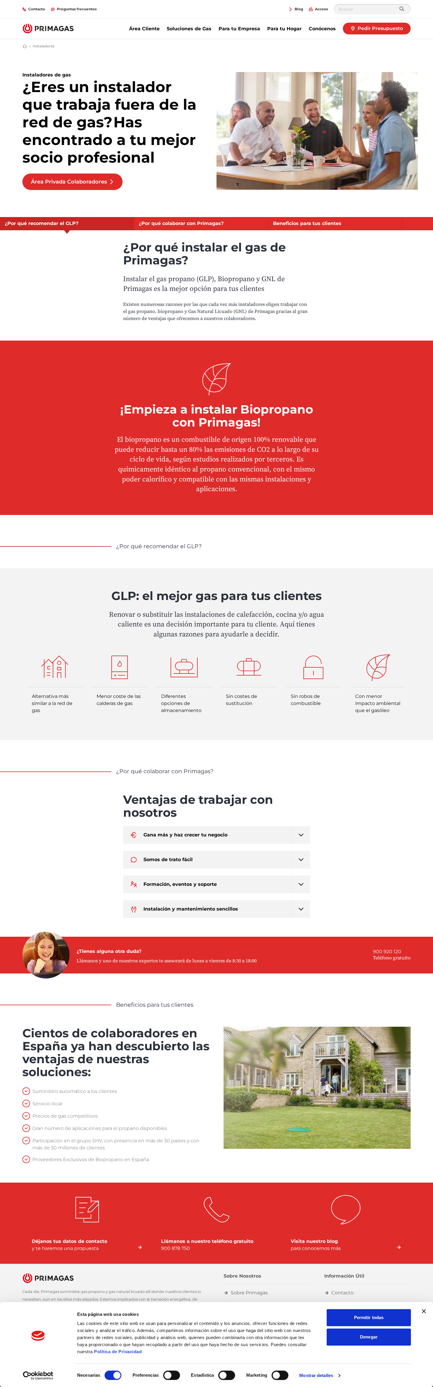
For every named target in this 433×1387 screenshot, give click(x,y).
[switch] (171, 1375)
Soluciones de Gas (189, 28)
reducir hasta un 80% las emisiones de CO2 (204, 449)
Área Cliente (144, 28)
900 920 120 (387, 951)
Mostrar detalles (316, 1375)
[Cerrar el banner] (424, 1311)
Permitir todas (369, 1317)
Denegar (369, 1336)
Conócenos (322, 28)
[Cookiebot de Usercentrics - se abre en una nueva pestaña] (38, 1375)
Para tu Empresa (239, 28)
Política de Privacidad (118, 1351)
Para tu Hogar (284, 28)
